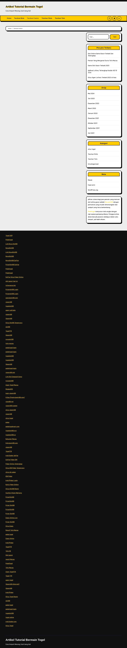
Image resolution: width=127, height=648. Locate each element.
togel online (10, 617)
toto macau (10, 343)
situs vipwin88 (11, 410)
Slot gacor (9, 555)
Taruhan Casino (33, 18)
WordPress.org (93, 190)
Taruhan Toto (60, 18)
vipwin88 (9, 302)
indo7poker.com (11, 621)
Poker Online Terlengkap (14, 464)
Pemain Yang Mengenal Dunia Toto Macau (103, 61)
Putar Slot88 (10, 505)
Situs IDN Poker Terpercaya (15, 468)
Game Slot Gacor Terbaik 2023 (98, 65)
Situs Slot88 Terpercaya (14, 323)
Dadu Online (10, 538)
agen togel (9, 580)
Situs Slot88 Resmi (12, 489)
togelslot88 (10, 306)
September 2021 (94, 128)
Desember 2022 (93, 103)
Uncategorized (93, 164)
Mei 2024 (91, 93)
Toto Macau (10, 567)
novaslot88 (9, 339)
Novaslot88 (109, 202)
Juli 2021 (91, 133)
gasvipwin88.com (12, 298)
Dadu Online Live (11, 518)
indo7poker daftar (12, 455)
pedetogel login (11, 348)
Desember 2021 (93, 118)
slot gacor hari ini (12, 281)
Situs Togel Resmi (12, 597)
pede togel (9, 534)
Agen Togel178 (11, 572)
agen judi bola (10, 310)
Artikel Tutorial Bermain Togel (24, 6)
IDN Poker (9, 476)
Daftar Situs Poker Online (14, 277)
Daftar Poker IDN (11, 460)
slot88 (8, 327)
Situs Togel (9, 626)
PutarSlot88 (10, 497)
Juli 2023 (91, 98)
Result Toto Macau (12, 530)
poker (7, 422)
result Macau (10, 559)
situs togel (91, 149)
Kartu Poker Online (12, 485)
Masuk (90, 180)
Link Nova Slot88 (11, 244)
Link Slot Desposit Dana (14, 377)
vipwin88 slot (10, 372)
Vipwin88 (9, 318)
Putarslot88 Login (12, 289)
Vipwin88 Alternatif (12, 584)
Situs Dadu (9, 526)
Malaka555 (9, 389)
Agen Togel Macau (12, 385)
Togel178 (9, 331)
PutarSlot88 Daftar (12, 265)
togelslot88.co (11, 435)
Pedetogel (91, 211)
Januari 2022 (93, 113)
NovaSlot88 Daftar (12, 260)
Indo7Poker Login (12, 480)
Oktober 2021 (92, 123)
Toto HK (8, 551)
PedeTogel (9, 563)
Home (9, 18)
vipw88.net (9, 402)
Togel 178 (9, 576)
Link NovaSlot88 (11, 252)
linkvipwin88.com (12, 443)
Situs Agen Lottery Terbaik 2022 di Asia (102, 77)
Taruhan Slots (47, 18)
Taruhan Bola (19, 18)
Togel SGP (9, 236)
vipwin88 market (11, 406)
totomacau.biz (11, 285)
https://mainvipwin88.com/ (15, 397)
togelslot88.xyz (11, 431)
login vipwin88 (11, 393)
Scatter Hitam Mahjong (14, 493)
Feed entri (91, 185)
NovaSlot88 (10, 248)
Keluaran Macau (11, 439)
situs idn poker (11, 472)
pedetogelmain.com (12, 426)
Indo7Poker (9, 543)
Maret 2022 (92, 108)
